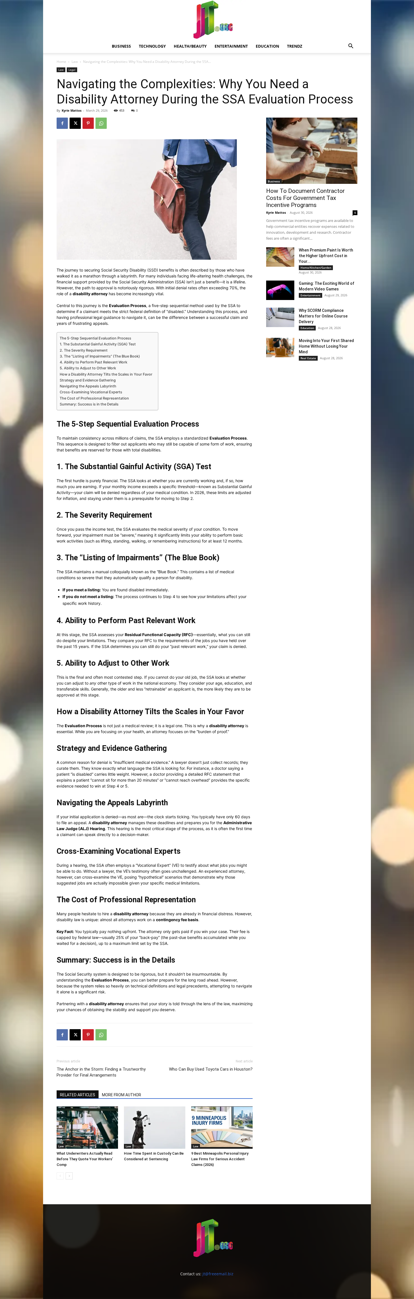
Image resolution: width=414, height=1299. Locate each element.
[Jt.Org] (207, 19)
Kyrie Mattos (71, 110)
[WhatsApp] (101, 123)
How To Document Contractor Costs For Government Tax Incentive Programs (305, 198)
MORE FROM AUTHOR (121, 1095)
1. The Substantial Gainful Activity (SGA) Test (98, 344)
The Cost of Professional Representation (94, 398)
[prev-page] (60, 1175)
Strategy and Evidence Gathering (88, 380)
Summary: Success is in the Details (89, 404)
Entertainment (231, 46)
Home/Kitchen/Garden (316, 268)
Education (267, 46)
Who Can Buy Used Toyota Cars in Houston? (211, 1069)
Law (75, 61)
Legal (71, 70)
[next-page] (69, 1175)
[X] (75, 123)
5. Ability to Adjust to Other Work (88, 368)
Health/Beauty (190, 46)
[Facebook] (62, 123)
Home (61, 61)
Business (121, 46)
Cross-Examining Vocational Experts (91, 392)
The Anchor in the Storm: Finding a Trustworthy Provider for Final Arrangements (101, 1072)
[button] (350, 46)
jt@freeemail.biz (217, 1273)
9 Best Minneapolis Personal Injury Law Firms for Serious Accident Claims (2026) (219, 1159)
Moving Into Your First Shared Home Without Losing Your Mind (326, 346)
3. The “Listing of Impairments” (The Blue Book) (100, 356)
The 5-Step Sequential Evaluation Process (95, 338)
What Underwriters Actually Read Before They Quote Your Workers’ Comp (85, 1159)
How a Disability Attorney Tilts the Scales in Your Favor (106, 374)
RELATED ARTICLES (77, 1095)
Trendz (294, 46)
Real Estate (308, 358)
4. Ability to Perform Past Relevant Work (93, 362)
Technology (152, 46)
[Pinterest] (88, 123)
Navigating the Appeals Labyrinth (88, 386)
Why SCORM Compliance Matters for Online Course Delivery (323, 316)
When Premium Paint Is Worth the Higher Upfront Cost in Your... (326, 256)
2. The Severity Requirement (84, 350)
